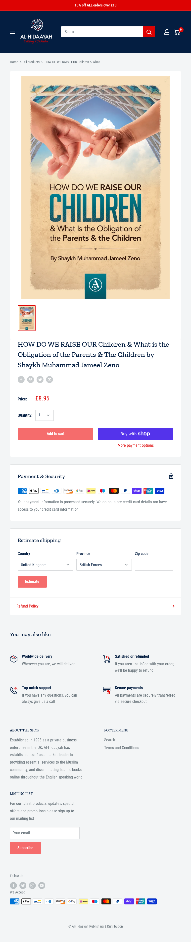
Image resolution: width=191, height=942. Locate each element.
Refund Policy (27, 606)
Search (109, 739)
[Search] (149, 31)
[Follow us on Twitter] (22, 885)
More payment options (136, 445)
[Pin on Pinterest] (30, 379)
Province (83, 553)
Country (24, 553)
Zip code (141, 553)
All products (31, 62)
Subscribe (25, 847)
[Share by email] (49, 379)
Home (14, 62)
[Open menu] (12, 32)
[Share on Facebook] (21, 379)
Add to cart (55, 433)
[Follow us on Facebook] (13, 885)
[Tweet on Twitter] (40, 379)
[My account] (166, 32)
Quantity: (25, 415)
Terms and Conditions (121, 747)
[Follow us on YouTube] (41, 885)
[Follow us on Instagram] (32, 885)
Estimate (32, 581)
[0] (177, 32)
